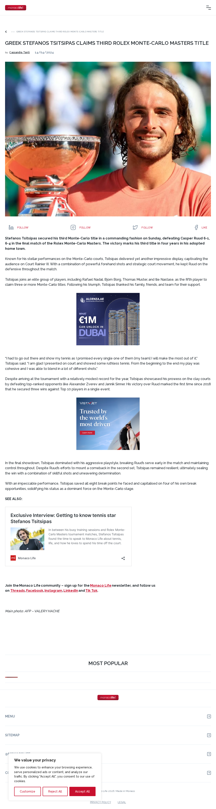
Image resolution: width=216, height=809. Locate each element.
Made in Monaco (125, 791)
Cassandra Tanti (19, 52)
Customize (27, 791)
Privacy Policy (100, 802)
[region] (54, 777)
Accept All (82, 791)
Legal (122, 802)
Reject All (55, 791)
